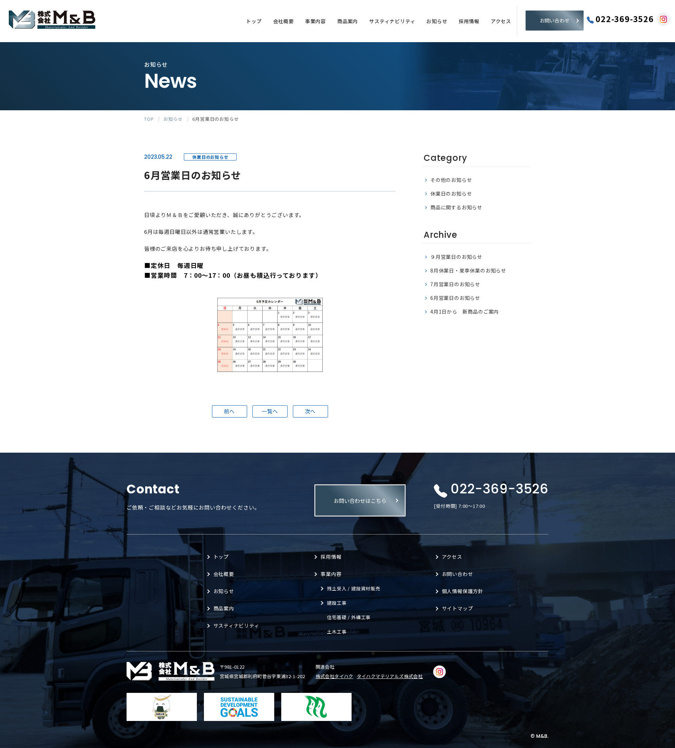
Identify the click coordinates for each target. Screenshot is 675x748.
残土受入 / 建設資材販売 (353, 588)
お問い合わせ (555, 20)
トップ (254, 21)
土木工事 (336, 631)
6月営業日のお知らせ (455, 297)
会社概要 (283, 21)
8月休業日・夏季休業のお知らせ (468, 270)
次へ (310, 411)
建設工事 (336, 602)
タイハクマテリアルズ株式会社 (390, 676)
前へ (229, 411)
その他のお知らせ (451, 179)
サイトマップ (457, 608)
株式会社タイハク (334, 676)
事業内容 (315, 21)
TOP (149, 119)
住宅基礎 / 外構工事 (349, 617)
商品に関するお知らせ (456, 207)
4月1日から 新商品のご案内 (464, 311)
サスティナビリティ (392, 21)
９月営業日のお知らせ (456, 256)
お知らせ (436, 21)
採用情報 (469, 21)
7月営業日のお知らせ (455, 284)
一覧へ (270, 411)
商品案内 (347, 21)
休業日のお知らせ (451, 193)
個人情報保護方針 (462, 591)
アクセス (501, 21)
